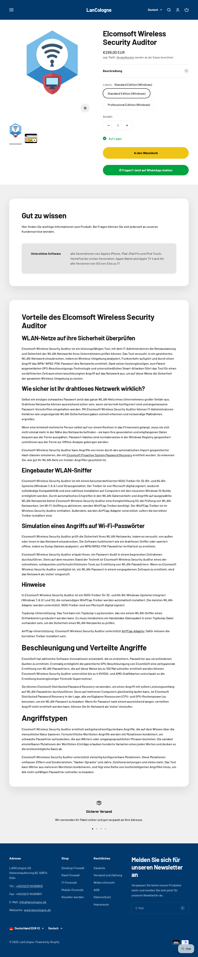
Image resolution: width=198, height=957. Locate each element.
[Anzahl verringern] (108, 125)
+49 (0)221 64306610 (29, 886)
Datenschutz (102, 897)
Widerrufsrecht (104, 882)
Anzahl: (108, 116)
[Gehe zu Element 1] (15, 133)
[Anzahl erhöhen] (127, 125)
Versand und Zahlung (108, 875)
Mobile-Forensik (72, 890)
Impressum (101, 904)
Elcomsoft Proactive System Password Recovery (99, 455)
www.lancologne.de (37, 910)
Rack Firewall (70, 875)
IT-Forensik (69, 882)
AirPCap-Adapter (133, 631)
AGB (96, 890)
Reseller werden (72, 897)
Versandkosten (125, 57)
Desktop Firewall (72, 868)
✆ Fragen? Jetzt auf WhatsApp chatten (145, 170)
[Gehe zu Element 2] (31, 139)
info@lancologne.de (32, 902)
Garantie (99, 868)
